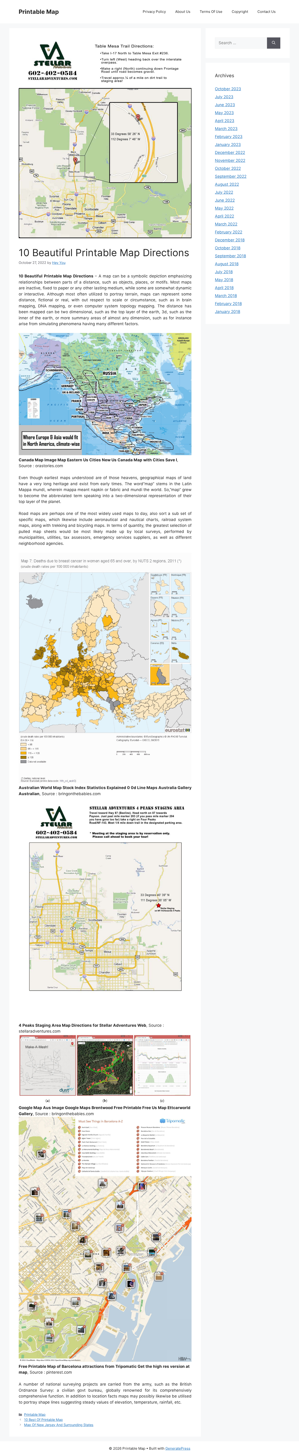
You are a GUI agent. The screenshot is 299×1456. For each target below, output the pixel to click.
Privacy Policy (154, 11)
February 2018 (228, 303)
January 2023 (228, 144)
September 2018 (230, 256)
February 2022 (228, 232)
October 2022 (228, 168)
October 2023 (228, 89)
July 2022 (224, 192)
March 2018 (226, 295)
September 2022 (230, 176)
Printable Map (39, 11)
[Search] (273, 43)
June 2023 (225, 104)
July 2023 (224, 97)
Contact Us (266, 11)
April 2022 (224, 216)
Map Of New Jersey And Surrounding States (58, 1425)
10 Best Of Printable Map (43, 1420)
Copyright (240, 11)
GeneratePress (177, 1448)
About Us (182, 11)
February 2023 (228, 136)
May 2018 (224, 279)
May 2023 (224, 112)
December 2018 (230, 240)
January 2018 (227, 311)
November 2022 (230, 160)
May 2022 (224, 208)
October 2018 (227, 248)
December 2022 (230, 152)
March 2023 (226, 128)
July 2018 (224, 271)
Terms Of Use (211, 11)
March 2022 (226, 224)
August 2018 (226, 264)
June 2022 (225, 200)
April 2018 (224, 287)
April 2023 (224, 120)
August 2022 (227, 184)
